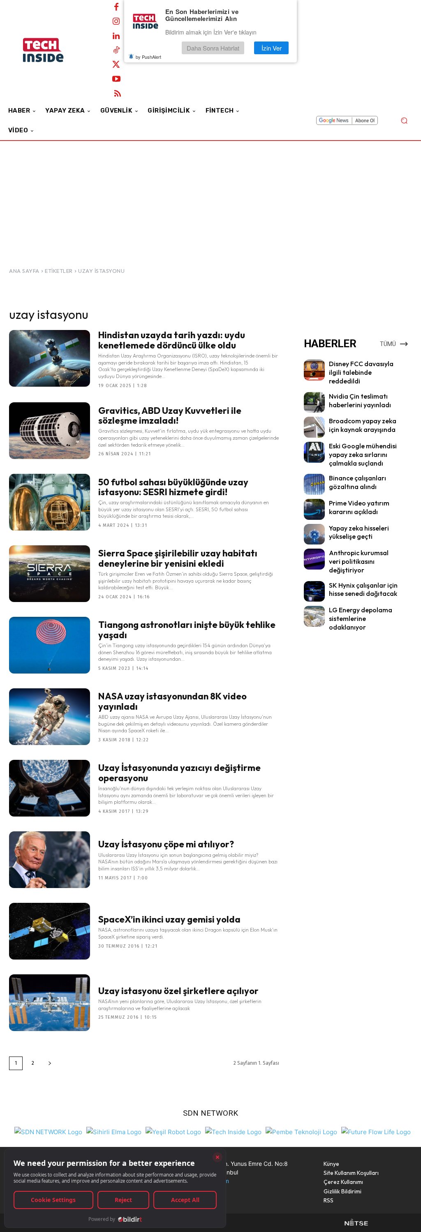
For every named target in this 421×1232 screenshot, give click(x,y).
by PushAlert (148, 56)
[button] (404, 120)
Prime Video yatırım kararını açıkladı (359, 507)
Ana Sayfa (24, 271)
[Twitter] (116, 65)
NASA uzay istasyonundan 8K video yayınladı (172, 701)
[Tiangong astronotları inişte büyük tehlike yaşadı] (49, 645)
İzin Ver (271, 48)
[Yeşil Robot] (173, 1131)
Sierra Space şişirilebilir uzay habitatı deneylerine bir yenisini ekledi (177, 558)
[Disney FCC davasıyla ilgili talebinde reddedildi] (314, 370)
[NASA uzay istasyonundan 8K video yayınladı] (49, 716)
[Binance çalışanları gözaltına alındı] (314, 484)
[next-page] (50, 1063)
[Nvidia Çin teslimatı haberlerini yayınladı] (314, 402)
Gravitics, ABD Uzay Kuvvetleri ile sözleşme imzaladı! (169, 415)
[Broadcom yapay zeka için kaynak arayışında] (314, 427)
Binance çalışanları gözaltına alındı (357, 482)
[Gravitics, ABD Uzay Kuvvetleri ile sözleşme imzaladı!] (49, 430)
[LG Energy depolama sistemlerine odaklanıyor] (314, 616)
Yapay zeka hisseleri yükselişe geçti (359, 532)
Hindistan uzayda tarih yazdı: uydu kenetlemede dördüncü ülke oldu (171, 340)
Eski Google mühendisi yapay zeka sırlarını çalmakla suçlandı (363, 454)
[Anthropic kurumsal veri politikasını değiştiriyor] (314, 559)
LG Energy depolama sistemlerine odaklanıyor (360, 618)
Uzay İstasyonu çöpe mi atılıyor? (166, 844)
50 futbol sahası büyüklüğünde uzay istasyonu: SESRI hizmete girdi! (173, 487)
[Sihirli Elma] (113, 1131)
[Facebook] (116, 7)
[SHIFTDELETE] (48, 1131)
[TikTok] (116, 50)
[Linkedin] (116, 36)
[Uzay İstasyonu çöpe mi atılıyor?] (49, 859)
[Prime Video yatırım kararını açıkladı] (314, 509)
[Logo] (53, 50)
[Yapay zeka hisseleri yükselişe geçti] (314, 534)
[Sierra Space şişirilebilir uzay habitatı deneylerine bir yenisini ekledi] (49, 573)
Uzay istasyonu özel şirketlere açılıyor (178, 991)
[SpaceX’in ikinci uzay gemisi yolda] (49, 931)
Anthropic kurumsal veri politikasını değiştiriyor (359, 561)
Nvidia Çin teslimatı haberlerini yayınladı (360, 400)
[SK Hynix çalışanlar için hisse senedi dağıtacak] (314, 591)
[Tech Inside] (233, 1131)
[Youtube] (116, 79)
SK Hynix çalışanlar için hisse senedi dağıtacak (363, 589)
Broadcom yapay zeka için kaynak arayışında (362, 425)
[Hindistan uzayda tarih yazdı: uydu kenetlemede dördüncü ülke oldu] (49, 358)
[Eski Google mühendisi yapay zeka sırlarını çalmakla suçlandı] (314, 452)
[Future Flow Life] (376, 1131)
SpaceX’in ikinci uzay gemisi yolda (169, 919)
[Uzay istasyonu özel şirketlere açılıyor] (49, 1002)
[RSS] (117, 93)
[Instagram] (116, 21)
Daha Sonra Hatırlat (213, 48)
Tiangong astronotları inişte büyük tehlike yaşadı (186, 629)
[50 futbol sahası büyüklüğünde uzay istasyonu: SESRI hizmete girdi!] (49, 502)
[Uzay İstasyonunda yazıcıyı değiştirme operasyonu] (49, 788)
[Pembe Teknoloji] (301, 1131)
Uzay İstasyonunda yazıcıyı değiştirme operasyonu (179, 772)
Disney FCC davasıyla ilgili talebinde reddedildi (361, 372)
